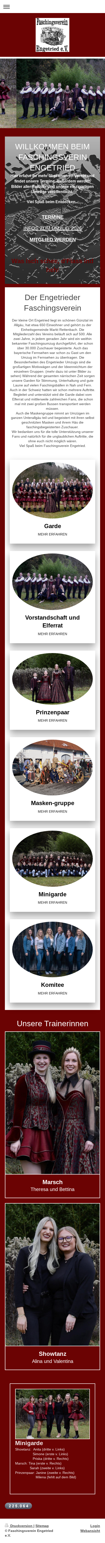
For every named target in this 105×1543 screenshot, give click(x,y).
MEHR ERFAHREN (52, 534)
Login (95, 1526)
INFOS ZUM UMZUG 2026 (52, 228)
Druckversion (21, 1526)
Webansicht (90, 1531)
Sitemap (42, 1526)
